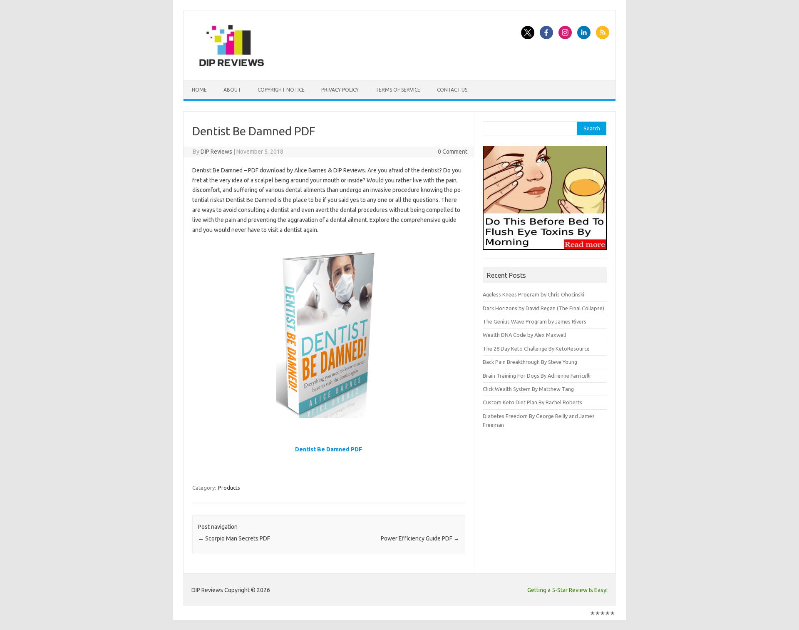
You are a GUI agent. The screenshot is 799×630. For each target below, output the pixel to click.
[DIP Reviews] (231, 66)
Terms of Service (397, 89)
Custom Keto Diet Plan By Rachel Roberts (532, 402)
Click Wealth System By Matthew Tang (528, 389)
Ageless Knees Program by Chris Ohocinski (533, 294)
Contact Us (452, 89)
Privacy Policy (340, 89)
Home (199, 89)
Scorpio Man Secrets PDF (234, 538)
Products (229, 488)
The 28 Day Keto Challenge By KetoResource (536, 348)
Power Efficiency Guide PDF (420, 538)
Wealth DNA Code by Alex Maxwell (524, 335)
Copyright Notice (281, 89)
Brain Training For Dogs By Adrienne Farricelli (537, 375)
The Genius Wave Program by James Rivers (534, 321)
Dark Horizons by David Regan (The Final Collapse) (543, 308)
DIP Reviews (216, 151)
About (232, 89)
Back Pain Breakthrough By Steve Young (530, 362)
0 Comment (452, 151)
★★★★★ (602, 613)
